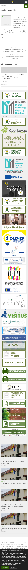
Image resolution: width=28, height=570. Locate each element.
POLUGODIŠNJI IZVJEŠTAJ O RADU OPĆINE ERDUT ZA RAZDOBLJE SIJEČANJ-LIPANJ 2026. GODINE (13, 461)
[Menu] (26, 2)
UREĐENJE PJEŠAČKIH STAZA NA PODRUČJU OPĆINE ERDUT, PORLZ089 (6, 78)
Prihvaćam (5, 567)
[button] (26, 6)
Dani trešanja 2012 (18, 74)
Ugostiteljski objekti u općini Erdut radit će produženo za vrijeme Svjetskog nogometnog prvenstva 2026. (12, 506)
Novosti (3, 5)
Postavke (13, 567)
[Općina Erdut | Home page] (13, 2)
